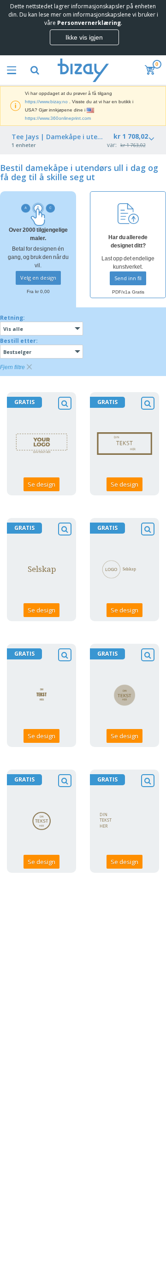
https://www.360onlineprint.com (58, 118)
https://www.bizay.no (46, 101)
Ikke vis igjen (84, 37)
